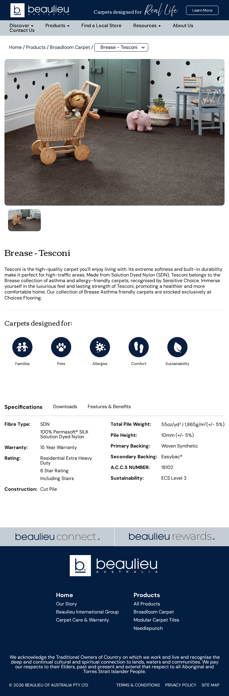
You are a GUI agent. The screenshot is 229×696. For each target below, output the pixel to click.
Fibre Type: (17, 424)
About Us (183, 25)
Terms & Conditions (138, 685)
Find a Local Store (101, 25)
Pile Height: (124, 435)
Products (55, 25)
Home (15, 47)
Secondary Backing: (134, 457)
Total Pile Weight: (131, 424)
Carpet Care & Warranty (82, 620)
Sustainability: (127, 478)
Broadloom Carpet (70, 47)
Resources (145, 25)
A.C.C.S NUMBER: (130, 467)
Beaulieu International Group (87, 612)
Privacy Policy (180, 685)
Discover (19, 25)
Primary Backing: (130, 446)
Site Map (210, 685)
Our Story (66, 604)
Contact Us (22, 30)
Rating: (12, 458)
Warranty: (16, 447)
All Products (147, 604)
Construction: (20, 489)
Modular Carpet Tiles (156, 620)
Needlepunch (148, 628)
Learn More (202, 10)
